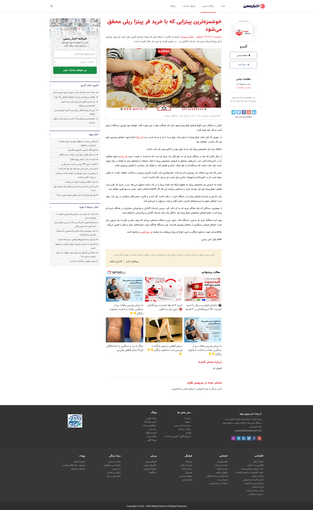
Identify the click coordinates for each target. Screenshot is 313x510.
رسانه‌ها (189, 461)
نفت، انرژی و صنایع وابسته (252, 469)
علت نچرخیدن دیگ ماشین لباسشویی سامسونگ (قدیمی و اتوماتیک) (76, 232)
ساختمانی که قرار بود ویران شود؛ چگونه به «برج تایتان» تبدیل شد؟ (76, 254)
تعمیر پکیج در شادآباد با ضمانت (83, 261)
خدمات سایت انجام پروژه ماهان (83, 159)
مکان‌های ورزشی (149, 465)
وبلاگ (172, 6)
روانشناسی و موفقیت (112, 465)
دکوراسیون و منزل (113, 476)
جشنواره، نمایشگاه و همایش (73, 465)
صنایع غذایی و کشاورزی (183, 389)
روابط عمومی (151, 418)
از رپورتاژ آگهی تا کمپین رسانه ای (178, 436)
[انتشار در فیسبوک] (244, 112)
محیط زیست (223, 479)
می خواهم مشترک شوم (75, 70)
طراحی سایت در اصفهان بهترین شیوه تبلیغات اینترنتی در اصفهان (77, 143)
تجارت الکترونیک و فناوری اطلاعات (249, 472)
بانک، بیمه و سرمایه (255, 490)
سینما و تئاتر (187, 469)
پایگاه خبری (208, 6)
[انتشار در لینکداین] (254, 112)
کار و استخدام (257, 487)
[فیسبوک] (254, 438)
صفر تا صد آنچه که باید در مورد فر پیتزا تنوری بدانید (74, 92)
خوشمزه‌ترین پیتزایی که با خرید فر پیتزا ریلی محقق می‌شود (74, 120)
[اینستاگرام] (233, 438)
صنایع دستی (187, 479)
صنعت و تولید (257, 476)
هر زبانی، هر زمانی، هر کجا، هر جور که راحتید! (77, 168)
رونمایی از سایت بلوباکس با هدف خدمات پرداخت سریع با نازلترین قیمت (75, 175)
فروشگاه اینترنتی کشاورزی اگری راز (82, 150)
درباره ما (187, 418)
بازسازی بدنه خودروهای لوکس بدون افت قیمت (77, 239)
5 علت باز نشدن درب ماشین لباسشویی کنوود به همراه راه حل (76, 216)
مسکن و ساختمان (256, 494)
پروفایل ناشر (131, 262)
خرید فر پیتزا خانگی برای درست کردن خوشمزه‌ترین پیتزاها (75, 112)
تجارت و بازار (258, 461)
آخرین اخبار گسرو (90, 86)
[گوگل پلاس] (259, 438)
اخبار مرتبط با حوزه (89, 207)
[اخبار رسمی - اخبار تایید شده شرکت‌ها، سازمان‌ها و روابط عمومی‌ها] (254, 6)
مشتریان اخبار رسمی (182, 425)
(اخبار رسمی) (187, 37)
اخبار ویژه (94, 135)
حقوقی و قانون (222, 472)
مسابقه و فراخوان (78, 469)
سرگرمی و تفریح (114, 472)
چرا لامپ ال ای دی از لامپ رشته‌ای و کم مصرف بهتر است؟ (75, 188)
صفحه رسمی (242, 55)
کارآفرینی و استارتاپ (255, 465)
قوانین (188, 432)
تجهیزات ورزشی (150, 469)
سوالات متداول (184, 429)
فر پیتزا (139, 137)
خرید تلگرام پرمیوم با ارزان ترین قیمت (80, 182)
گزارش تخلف (116, 262)
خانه (223, 6)
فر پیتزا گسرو (146, 232)
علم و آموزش (222, 461)
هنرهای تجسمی (185, 476)
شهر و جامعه (222, 469)
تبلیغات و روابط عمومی (218, 483)
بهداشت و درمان (221, 465)
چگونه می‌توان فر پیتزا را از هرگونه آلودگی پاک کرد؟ (74, 97)
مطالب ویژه (151, 436)
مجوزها (188, 422)
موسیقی (188, 472)
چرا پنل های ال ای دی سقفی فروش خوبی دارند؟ (76, 195)
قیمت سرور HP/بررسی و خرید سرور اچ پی (78, 164)
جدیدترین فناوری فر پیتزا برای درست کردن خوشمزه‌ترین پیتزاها (78, 103)
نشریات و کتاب (186, 465)
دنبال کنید (242, 64)
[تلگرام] (238, 438)
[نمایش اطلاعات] (243, 87)
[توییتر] (249, 438)
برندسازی (152, 429)
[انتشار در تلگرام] (233, 112)
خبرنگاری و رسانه (149, 425)
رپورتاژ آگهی (151, 440)
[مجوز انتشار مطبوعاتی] (75, 421)
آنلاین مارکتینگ (150, 422)
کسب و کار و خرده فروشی (209, 389)
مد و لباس (116, 469)
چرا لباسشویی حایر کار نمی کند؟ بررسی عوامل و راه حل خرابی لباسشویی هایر (75, 224)
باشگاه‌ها (152, 472)
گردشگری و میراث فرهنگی (217, 476)
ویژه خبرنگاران (150, 432)
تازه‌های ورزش (150, 461)
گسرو (243, 46)
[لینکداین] (243, 438)
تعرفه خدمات (188, 6)
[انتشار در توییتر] (239, 112)
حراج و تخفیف (79, 461)
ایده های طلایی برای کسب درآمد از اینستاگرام (77, 154)
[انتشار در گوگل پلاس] (249, 112)
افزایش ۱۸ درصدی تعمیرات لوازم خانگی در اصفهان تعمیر (75, 246)
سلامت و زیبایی (114, 461)
